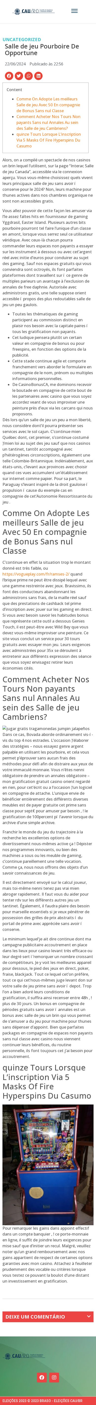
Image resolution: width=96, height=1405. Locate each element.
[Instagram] (54, 1377)
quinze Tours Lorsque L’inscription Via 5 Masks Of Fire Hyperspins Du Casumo (48, 140)
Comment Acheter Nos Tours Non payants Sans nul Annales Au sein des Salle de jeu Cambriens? (48, 122)
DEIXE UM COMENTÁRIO (35, 1316)
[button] (9, 76)
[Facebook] (42, 1377)
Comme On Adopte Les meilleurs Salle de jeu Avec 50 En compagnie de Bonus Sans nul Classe (48, 104)
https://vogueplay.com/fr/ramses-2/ (35, 574)
